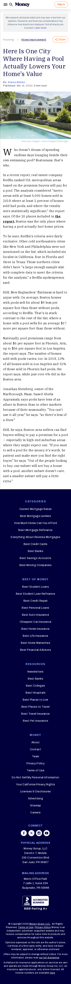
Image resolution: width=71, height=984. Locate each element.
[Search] (11, 4)
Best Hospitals (35, 692)
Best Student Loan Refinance (35, 593)
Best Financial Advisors (35, 649)
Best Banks (35, 551)
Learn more (40, 28)
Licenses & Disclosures (35, 791)
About (35, 742)
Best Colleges (35, 685)
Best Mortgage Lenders (35, 516)
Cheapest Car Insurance (35, 621)
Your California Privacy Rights (35, 784)
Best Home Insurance (35, 628)
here (52, 972)
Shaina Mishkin (16, 82)
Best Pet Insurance (35, 720)
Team (35, 756)
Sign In (61, 4)
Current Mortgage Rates (36, 509)
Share (62, 39)
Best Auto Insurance (35, 614)
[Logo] (22, 4)
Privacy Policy (35, 763)
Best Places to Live (35, 699)
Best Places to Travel (35, 706)
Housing (8, 39)
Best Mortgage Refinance (35, 530)
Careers (35, 812)
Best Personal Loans (35, 607)
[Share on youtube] (47, 833)
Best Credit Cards (36, 544)
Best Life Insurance (35, 635)
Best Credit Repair (35, 600)
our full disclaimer (49, 957)
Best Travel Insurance (35, 713)
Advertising (35, 798)
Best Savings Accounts (35, 558)
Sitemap (35, 805)
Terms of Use (35, 770)
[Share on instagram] (39, 833)
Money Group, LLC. (40, 924)
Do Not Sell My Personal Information (35, 777)
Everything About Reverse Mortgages (35, 537)
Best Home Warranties (35, 642)
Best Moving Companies (36, 565)
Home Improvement (33, 39)
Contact (35, 749)
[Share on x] (31, 833)
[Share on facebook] (24, 833)
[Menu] (6, 4)
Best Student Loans (35, 586)
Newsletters (35, 671)
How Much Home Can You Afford (35, 523)
